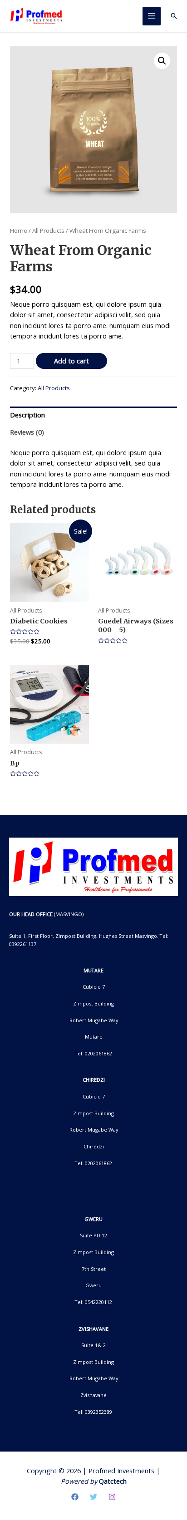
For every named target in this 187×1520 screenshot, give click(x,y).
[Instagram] (112, 1496)
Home (18, 230)
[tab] (93, 415)
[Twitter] (93, 1496)
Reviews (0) (27, 431)
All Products (48, 230)
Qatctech (113, 1481)
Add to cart (71, 360)
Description (27, 414)
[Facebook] (75, 1496)
